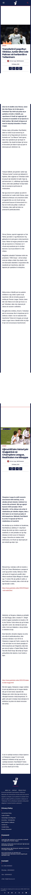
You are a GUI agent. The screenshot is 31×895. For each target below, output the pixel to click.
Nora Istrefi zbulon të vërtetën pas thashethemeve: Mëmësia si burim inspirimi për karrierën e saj (14, 854)
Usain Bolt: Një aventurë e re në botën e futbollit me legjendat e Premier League (15, 840)
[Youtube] (26, 892)
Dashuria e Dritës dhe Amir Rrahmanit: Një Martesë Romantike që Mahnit (15, 844)
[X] (13, 68)
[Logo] (15, 3)
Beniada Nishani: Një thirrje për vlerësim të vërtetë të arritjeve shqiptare (15, 849)
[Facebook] (10, 68)
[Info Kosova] (8, 61)
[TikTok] (15, 892)
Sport (4, 45)
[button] (27, 3)
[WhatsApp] (20, 68)
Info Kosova (20, 61)
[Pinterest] (17, 68)
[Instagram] (8, 892)
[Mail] (12, 892)
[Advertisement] (15, 88)
